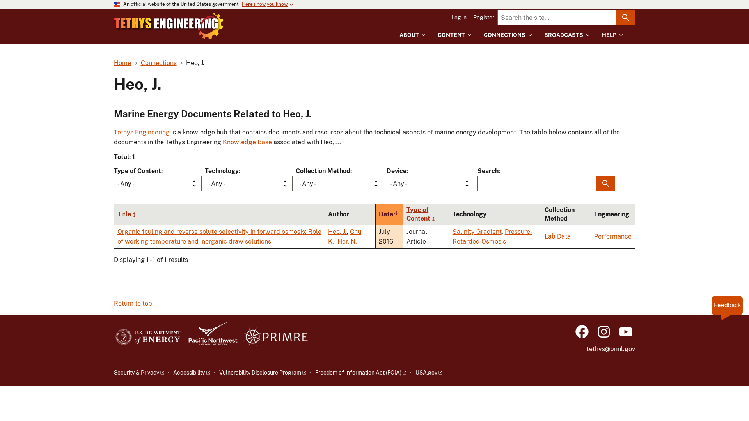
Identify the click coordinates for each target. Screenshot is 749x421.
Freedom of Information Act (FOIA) (358, 373)
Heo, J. (337, 231)
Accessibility (189, 373)
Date (389, 214)
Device (396, 171)
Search (488, 171)
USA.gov (426, 373)
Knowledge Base (247, 142)
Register (483, 17)
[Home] (169, 26)
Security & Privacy (136, 373)
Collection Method (323, 171)
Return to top (133, 303)
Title (124, 214)
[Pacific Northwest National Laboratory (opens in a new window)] (210, 337)
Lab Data (558, 236)
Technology (222, 171)
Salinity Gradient (477, 231)
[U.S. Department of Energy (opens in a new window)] (148, 337)
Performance (613, 236)
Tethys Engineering (142, 132)
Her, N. (347, 241)
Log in (459, 17)
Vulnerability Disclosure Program (260, 373)
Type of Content (137, 171)
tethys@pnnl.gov (611, 349)
